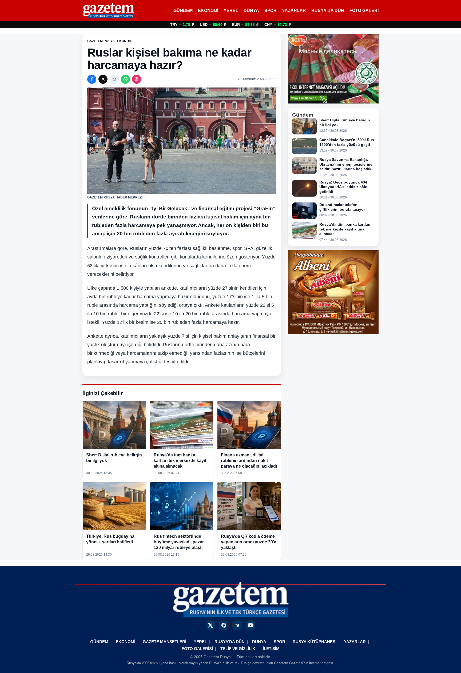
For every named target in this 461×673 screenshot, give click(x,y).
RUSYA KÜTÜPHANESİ (314, 641)
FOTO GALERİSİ (197, 648)
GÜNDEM (183, 10)
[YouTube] (250, 625)
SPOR (270, 10)
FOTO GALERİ (364, 10)
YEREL (231, 10)
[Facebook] (91, 79)
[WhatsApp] (125, 79)
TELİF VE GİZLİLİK (237, 648)
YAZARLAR (294, 10)
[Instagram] (136, 79)
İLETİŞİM (271, 648)
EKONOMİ (208, 10)
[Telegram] (237, 625)
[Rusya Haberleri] (108, 11)
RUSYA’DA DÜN (327, 10)
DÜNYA (251, 10)
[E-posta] (114, 79)
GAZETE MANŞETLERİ (164, 641)
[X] (103, 79)
